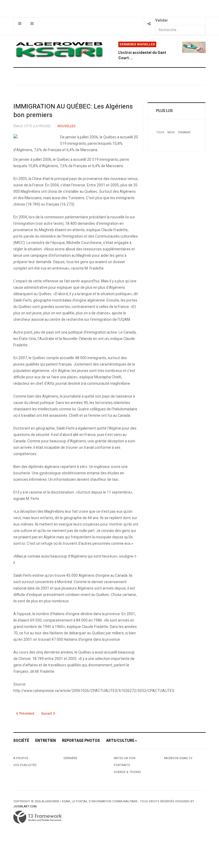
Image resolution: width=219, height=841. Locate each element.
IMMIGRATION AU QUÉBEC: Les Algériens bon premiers (73, 111)
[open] (19, 23)
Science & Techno (127, 772)
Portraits (122, 765)
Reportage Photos (81, 740)
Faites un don (124, 758)
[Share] (149, 23)
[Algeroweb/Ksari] (59, 49)
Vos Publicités (25, 765)
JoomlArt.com (25, 806)
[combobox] (180, 30)
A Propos (20, 758)
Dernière (70, 758)
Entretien (45, 740)
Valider (161, 20)
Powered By (37, 817)
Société (21, 740)
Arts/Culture (120, 740)
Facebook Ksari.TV (178, 758)
